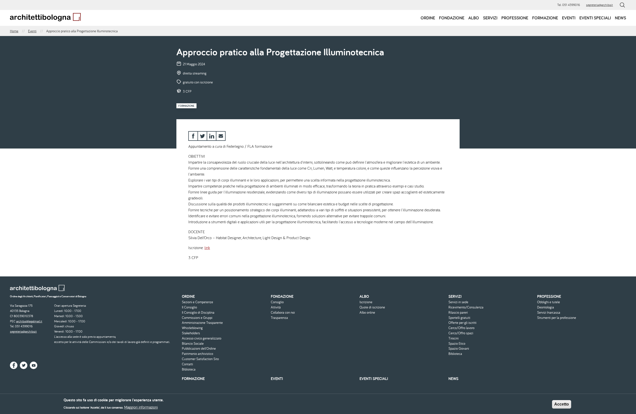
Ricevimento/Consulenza (465, 307)
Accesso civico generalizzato (201, 338)
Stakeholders (191, 333)
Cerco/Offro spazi (460, 333)
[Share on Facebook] (193, 136)
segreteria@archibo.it (599, 5)
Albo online (367, 312)
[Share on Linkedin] (211, 136)
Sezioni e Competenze (197, 302)
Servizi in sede (458, 302)
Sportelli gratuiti (459, 318)
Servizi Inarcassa (548, 312)
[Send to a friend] (220, 136)
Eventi (568, 18)
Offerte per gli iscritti (462, 323)
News (620, 18)
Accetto (561, 404)
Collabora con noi (283, 312)
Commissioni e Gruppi (197, 318)
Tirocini (453, 338)
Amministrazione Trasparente (202, 323)
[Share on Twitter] (202, 136)
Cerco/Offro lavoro (461, 328)
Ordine (428, 18)
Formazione (545, 18)
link (207, 247)
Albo (473, 18)
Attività (276, 307)
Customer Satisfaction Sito (200, 359)
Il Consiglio (189, 307)
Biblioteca (189, 369)
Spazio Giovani (458, 348)
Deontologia (545, 307)
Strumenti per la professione (556, 318)
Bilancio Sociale (193, 343)
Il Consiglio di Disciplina (198, 312)
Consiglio (277, 302)
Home (14, 31)
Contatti (187, 364)
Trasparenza (279, 318)
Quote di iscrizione (372, 307)
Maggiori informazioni (141, 407)
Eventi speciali (595, 18)
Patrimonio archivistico (197, 354)
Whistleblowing (192, 328)
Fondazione (451, 18)
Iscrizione (365, 302)
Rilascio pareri (458, 312)
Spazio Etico (456, 343)
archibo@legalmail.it (29, 321)
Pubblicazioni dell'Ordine (199, 348)
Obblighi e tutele (548, 302)
